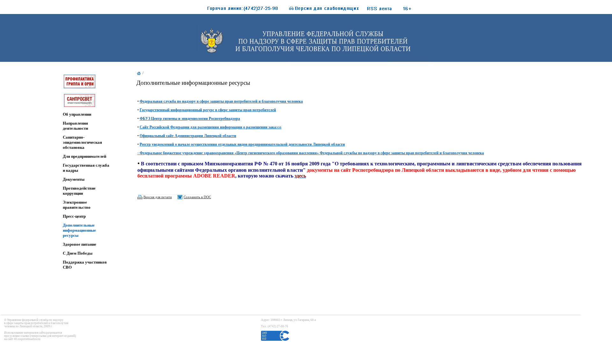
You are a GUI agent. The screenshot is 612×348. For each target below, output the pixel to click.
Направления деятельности (75, 126)
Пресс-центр (74, 216)
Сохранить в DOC (197, 197)
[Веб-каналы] (386, 10)
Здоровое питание (79, 244)
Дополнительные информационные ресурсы (79, 230)
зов (210, 127)
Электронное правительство (77, 205)
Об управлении (77, 114)
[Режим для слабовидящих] (320, 10)
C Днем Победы (77, 253)
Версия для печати (157, 197)
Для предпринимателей (84, 156)
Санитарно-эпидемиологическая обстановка (82, 142)
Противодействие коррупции (79, 191)
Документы (73, 179)
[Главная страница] (139, 75)
